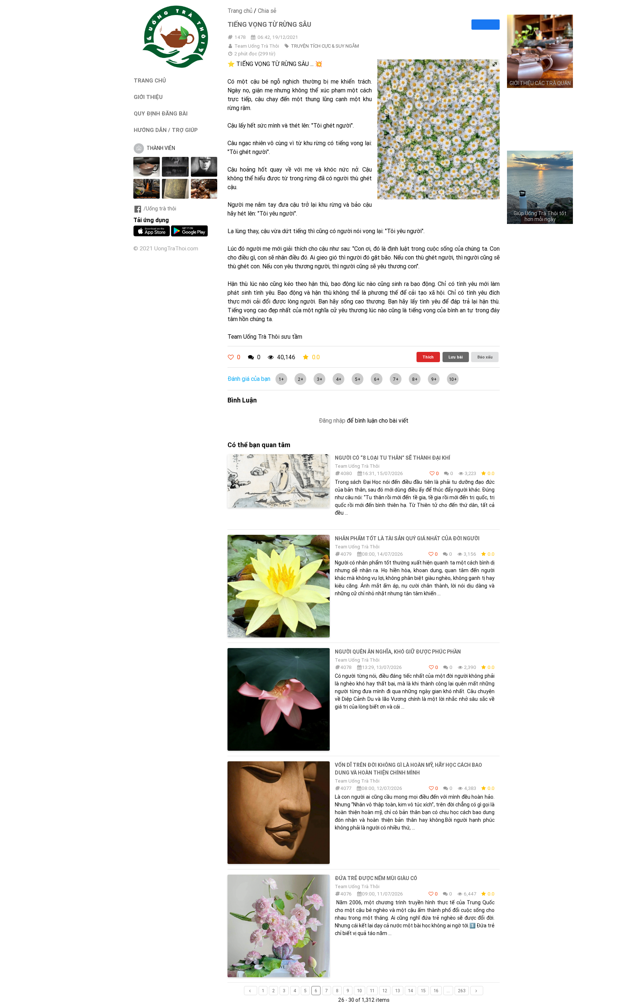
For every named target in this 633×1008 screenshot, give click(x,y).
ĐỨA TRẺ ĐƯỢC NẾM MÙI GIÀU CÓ (376, 878)
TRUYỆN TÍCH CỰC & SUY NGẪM (325, 46)
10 (359, 990)
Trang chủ (239, 10)
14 (410, 990)
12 (384, 990)
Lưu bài (455, 357)
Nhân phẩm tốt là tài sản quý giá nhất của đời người (407, 538)
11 (372, 990)
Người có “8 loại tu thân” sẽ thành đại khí (392, 458)
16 (436, 990)
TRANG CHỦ (150, 80)
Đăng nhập (332, 420)
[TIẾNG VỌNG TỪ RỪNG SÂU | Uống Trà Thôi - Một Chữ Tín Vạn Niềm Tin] (175, 66)
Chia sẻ (267, 10)
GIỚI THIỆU (148, 96)
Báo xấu (485, 357)
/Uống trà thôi (160, 208)
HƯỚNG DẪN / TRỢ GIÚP (166, 129)
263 (462, 990)
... (448, 990)
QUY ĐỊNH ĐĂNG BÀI (161, 113)
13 (397, 990)
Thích (428, 357)
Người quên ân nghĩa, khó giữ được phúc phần (398, 651)
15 (423, 990)
